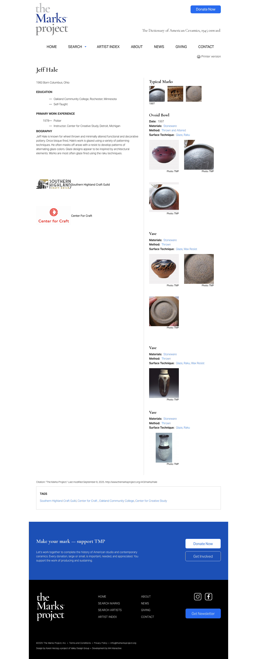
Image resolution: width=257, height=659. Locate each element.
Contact (206, 46)
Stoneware (170, 126)
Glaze (179, 135)
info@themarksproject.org (123, 643)
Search (75, 46)
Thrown (166, 244)
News (159, 46)
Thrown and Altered (174, 130)
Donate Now (205, 9)
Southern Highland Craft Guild (58, 501)
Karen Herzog (52, 648)
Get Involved (203, 556)
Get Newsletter (203, 613)
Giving (181, 46)
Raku (187, 135)
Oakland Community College (116, 501)
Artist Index (108, 46)
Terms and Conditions (80, 643)
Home (52, 46)
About (137, 46)
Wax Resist (190, 249)
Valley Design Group (80, 648)
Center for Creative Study (151, 501)
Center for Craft (88, 501)
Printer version (211, 56)
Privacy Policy (100, 643)
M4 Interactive (115, 648)
